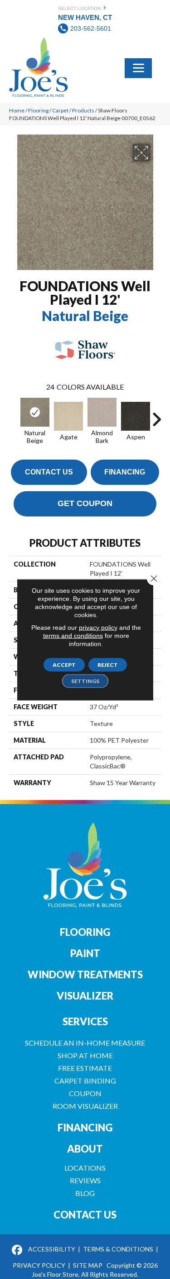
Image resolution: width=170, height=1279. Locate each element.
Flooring (38, 110)
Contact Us (49, 472)
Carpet (60, 110)
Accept (64, 664)
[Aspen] (135, 416)
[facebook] (17, 1250)
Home (16, 110)
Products (83, 110)
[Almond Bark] (102, 412)
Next (156, 414)
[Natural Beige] (35, 412)
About (85, 1149)
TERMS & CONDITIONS (118, 1249)
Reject (107, 664)
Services (85, 1021)
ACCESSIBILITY (51, 1249)
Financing (124, 472)
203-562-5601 (90, 28)
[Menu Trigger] (138, 67)
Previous (13, 414)
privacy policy (98, 627)
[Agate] (68, 416)
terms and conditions (73, 635)
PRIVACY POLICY (39, 1265)
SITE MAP (87, 1265)
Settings (85, 680)
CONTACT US (85, 1215)
